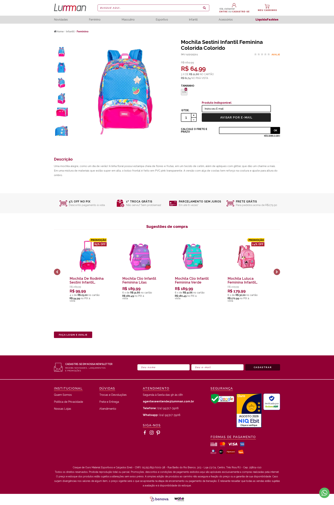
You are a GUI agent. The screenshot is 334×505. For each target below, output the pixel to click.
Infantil (193, 19)
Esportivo (162, 19)
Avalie (276, 54)
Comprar (88, 309)
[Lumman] (72, 8)
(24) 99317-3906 (161, 408)
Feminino (95, 19)
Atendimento (107, 408)
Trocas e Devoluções (113, 394)
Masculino (128, 19)
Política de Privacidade (68, 401)
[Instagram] (152, 433)
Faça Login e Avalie (73, 334)
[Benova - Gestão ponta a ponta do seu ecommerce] (159, 499)
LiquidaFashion (267, 19)
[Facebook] (145, 433)
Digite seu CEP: (200, 130)
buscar (204, 7)
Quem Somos (63, 394)
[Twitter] (158, 432)
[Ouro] (249, 410)
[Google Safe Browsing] (222, 403)
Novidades (61, 19)
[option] (82, 203)
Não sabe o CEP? (272, 136)
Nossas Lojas (62, 408)
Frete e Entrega (109, 401)
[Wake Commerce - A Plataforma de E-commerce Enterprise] (179, 499)
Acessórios (226, 19)
